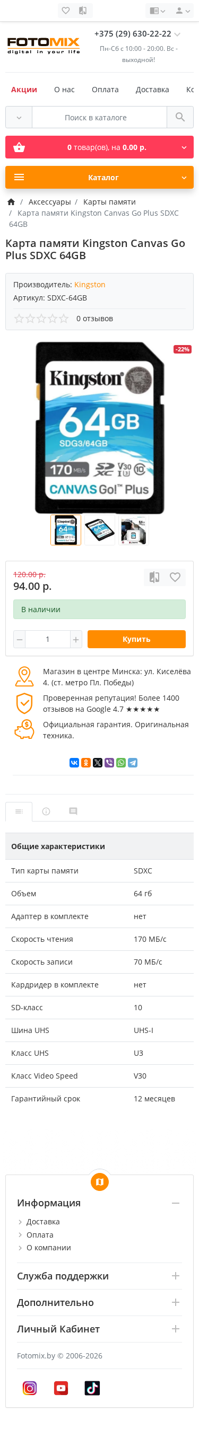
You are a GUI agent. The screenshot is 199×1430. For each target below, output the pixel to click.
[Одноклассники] (86, 762)
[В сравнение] (154, 577)
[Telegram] (132, 762)
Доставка (152, 89)
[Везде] (18, 117)
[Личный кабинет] (181, 10)
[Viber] (109, 762)
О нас (64, 89)
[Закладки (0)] (67, 10)
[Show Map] (100, 1182)
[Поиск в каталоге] (180, 117)
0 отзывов (94, 318)
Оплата (105, 89)
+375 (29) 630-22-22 (132, 33)
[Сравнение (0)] (84, 10)
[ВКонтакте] (74, 762)
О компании (49, 1247)
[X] (97, 762)
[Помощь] (157, 10)
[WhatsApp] (121, 762)
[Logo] (44, 44)
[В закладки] (175, 577)
